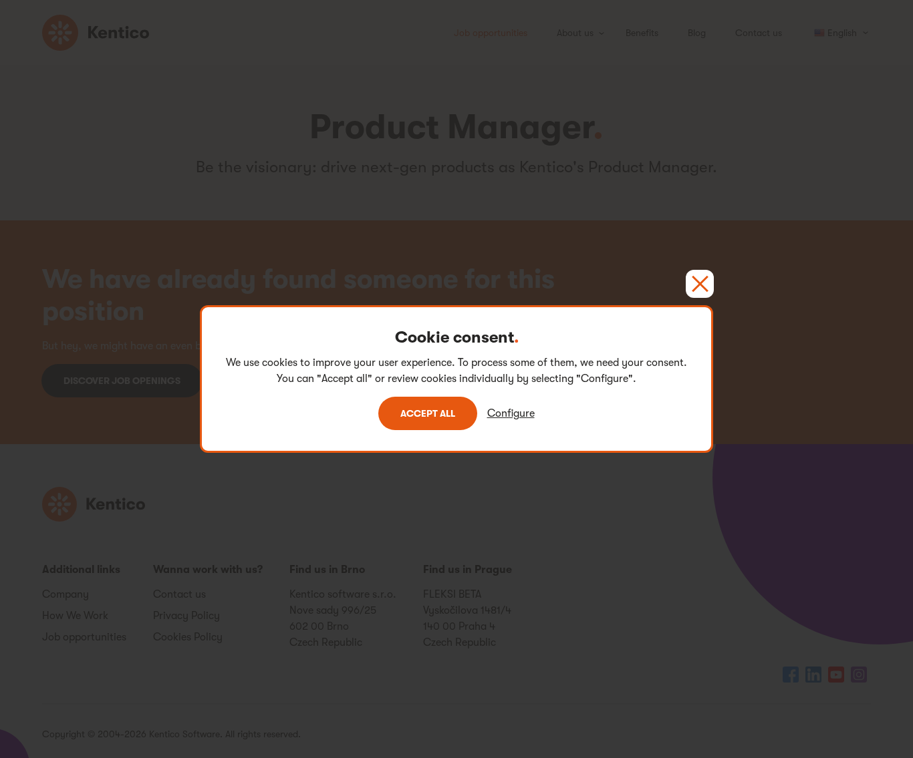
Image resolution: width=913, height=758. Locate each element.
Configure (511, 413)
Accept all (427, 413)
